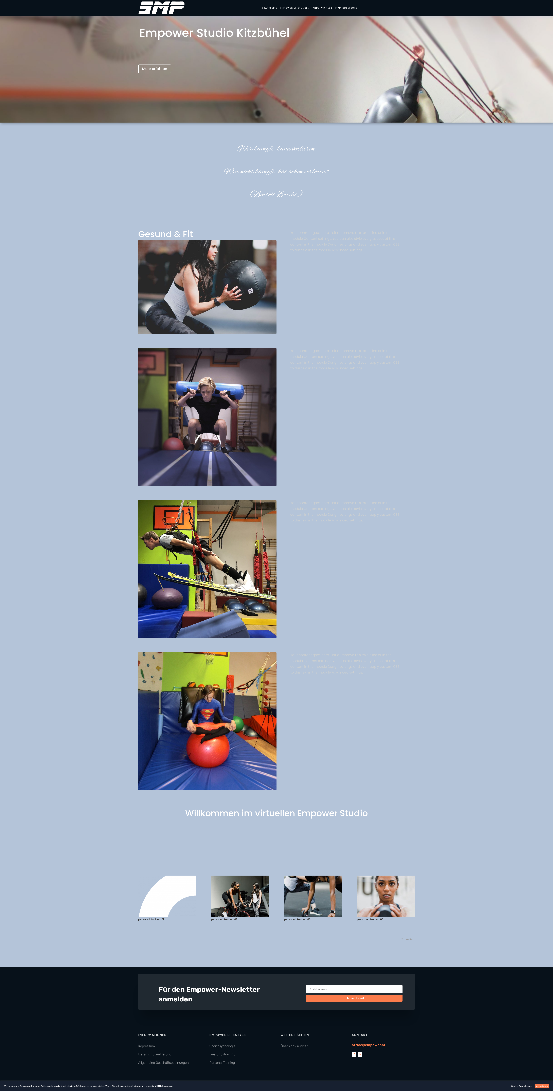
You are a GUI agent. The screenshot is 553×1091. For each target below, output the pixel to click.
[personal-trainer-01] (167, 915)
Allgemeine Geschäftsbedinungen (163, 1063)
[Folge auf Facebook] (354, 1054)
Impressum (146, 1046)
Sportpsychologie (222, 1046)
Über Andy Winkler (294, 1046)
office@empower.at (369, 1045)
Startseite (269, 8)
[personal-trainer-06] (313, 915)
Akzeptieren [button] (542, 1086)
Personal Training (222, 1063)
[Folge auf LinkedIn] (360, 1054)
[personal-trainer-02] (240, 915)
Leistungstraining (222, 1054)
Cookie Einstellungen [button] (521, 1086)
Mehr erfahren (154, 68)
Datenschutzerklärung (154, 1054)
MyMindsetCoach (347, 8)
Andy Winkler (322, 8)
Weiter (409, 939)
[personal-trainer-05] (386, 915)
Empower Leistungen (294, 8)
